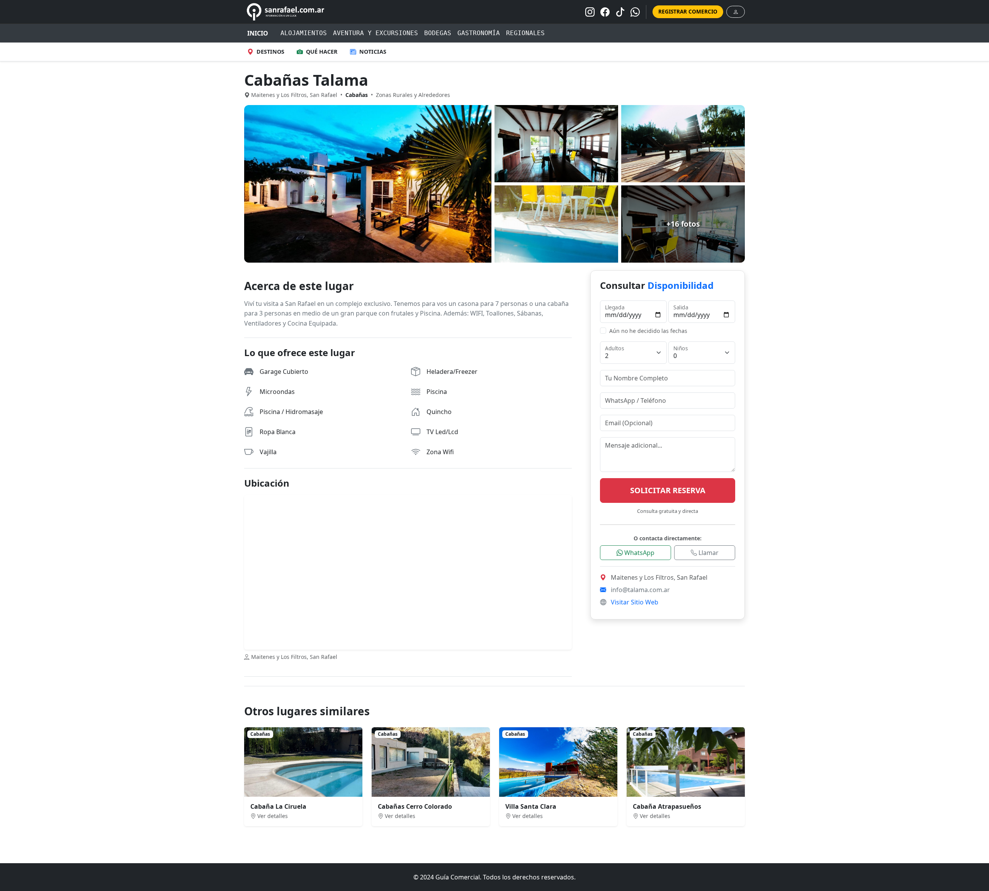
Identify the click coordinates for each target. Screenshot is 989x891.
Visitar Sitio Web (634, 602)
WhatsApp (638, 552)
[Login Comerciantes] (735, 12)
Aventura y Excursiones (375, 33)
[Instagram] (590, 12)
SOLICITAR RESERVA (667, 490)
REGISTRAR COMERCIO (687, 11)
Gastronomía (478, 33)
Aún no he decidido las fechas (648, 330)
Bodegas (437, 33)
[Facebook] (605, 12)
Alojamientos (303, 33)
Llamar (708, 552)
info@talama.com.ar (640, 590)
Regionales (525, 33)
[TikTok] (620, 12)
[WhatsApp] (635, 12)
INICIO (257, 33)
